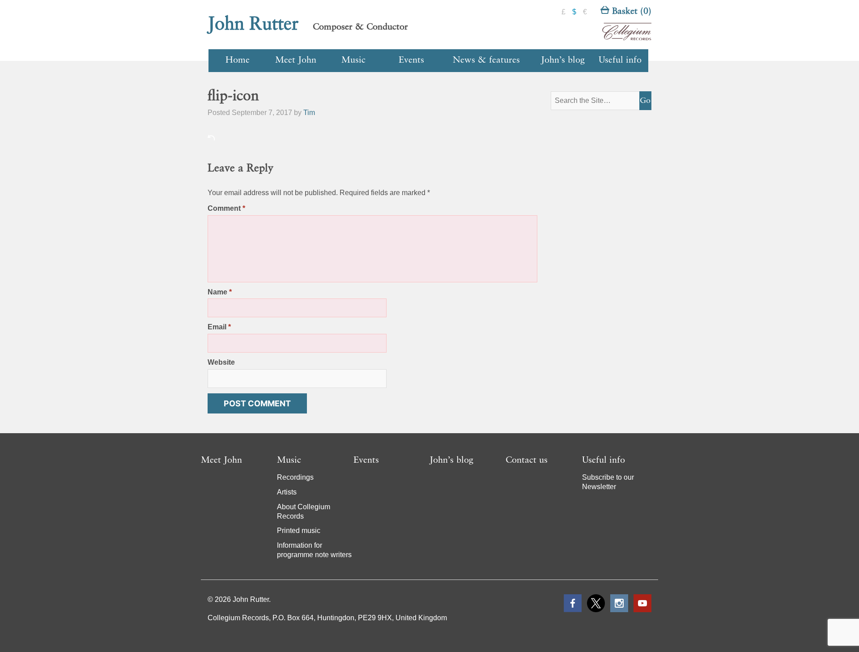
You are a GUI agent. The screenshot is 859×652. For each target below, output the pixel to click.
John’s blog (563, 60)
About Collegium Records (303, 511)
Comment (226, 208)
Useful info (620, 60)
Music (353, 60)
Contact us (527, 460)
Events (411, 60)
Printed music (298, 530)
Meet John (295, 60)
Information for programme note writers (314, 549)
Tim (309, 112)
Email (219, 327)
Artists (287, 492)
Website (221, 362)
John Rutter (253, 25)
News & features (486, 60)
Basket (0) (630, 11)
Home (237, 60)
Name (220, 292)
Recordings (295, 477)
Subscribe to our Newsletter (608, 481)
